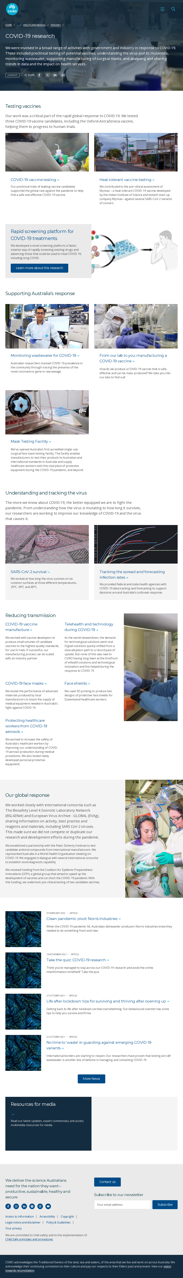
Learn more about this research (39, 268)
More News (91, 1079)
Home (8, 25)
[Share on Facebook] (39, 75)
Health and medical (34, 25)
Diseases (56, 25)
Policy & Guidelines (58, 1222)
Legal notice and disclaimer (22, 1222)
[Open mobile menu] (162, 9)
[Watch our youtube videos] (48, 1206)
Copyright (67, 1216)
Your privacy (13, 1228)
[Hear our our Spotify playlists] (32, 1206)
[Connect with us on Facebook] (8, 1206)
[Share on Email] (63, 75)
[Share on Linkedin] (55, 75)
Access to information (19, 1216)
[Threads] (40, 1206)
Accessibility (47, 1216)
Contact (12, 75)
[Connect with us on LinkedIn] (24, 1206)
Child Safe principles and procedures (29, 1239)
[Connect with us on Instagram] (16, 1206)
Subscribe (165, 1205)
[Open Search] (173, 9)
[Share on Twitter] (47, 75)
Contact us (107, 1182)
